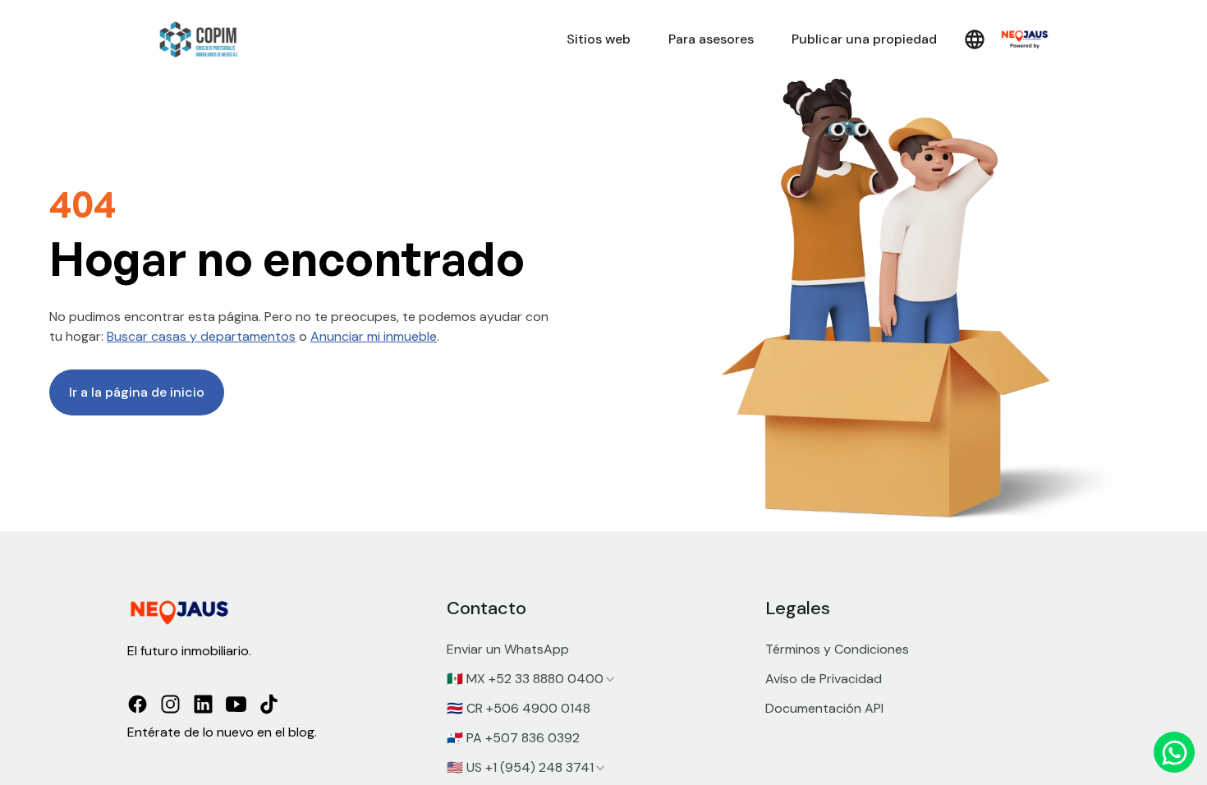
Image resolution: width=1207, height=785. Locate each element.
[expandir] (610, 679)
